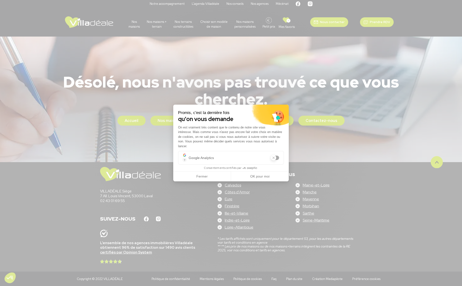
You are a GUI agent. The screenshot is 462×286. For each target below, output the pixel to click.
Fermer (202, 176)
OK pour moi (260, 176)
